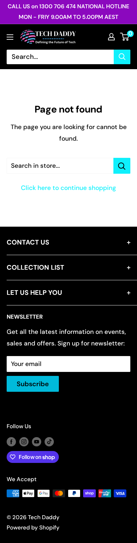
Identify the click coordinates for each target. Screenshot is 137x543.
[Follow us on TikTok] (49, 441)
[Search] (122, 57)
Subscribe (33, 384)
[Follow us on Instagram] (24, 441)
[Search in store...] (121, 166)
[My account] (111, 36)
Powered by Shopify (33, 527)
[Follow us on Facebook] (11, 441)
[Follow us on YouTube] (36, 441)
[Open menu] (10, 37)
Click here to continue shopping (68, 188)
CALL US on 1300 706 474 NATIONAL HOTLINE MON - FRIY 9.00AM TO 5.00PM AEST (68, 12)
